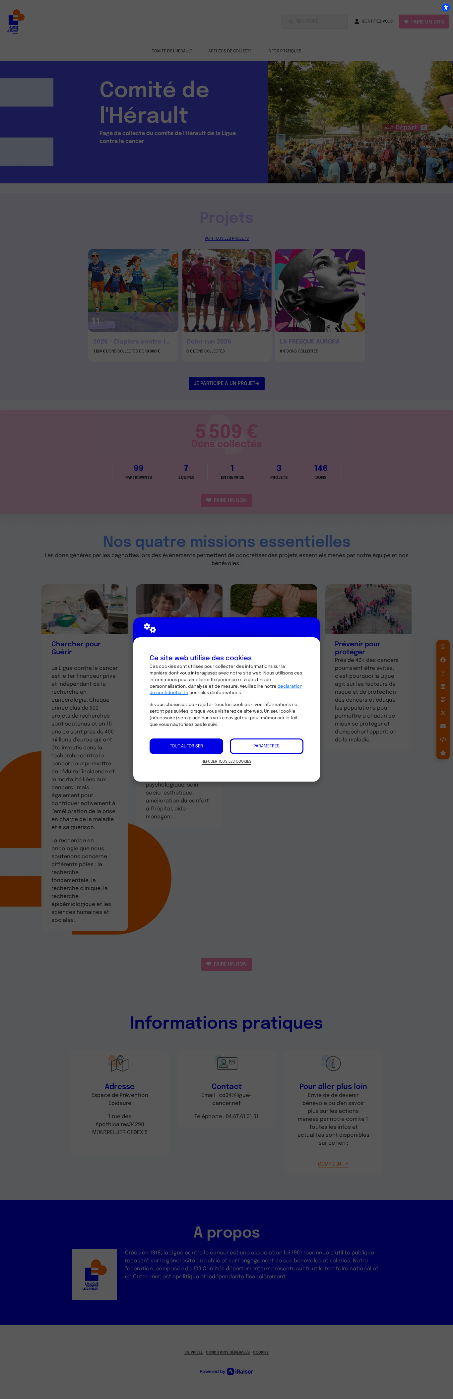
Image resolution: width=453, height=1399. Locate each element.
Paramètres (266, 746)
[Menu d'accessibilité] (446, 7)
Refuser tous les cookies (226, 762)
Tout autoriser (186, 746)
